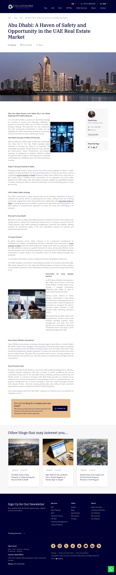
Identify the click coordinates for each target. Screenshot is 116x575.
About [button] (93, 8)
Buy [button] (45, 8)
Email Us (93, 130)
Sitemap (53, 553)
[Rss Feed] (99, 546)
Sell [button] (53, 8)
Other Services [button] (81, 8)
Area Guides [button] (75, 513)
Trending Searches (14, 533)
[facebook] (89, 147)
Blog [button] (21, 18)
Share (41, 45)
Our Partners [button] (95, 513)
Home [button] (9, 18)
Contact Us (61, 408)
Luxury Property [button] (57, 525)
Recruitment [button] (95, 516)
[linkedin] (94, 147)
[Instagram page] (60, 546)
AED (104, 4)
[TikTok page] (73, 546)
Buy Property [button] (56, 510)
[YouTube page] (86, 546)
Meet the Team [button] (96, 507)
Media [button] (15, 18)
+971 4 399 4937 (19, 564)
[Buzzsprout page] (79, 546)
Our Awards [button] (95, 519)
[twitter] (92, 147)
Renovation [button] (75, 516)
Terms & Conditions (82, 553)
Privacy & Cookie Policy (66, 553)
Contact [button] (103, 8)
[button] (20, 6)
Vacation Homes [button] (57, 516)
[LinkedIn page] (92, 546)
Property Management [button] (59, 522)
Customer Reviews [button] (98, 510)
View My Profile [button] (93, 134)
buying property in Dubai (26, 175)
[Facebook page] (53, 546)
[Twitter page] (66, 546)
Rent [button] (60, 8)
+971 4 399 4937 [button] (89, 4)
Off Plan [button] (69, 8)
